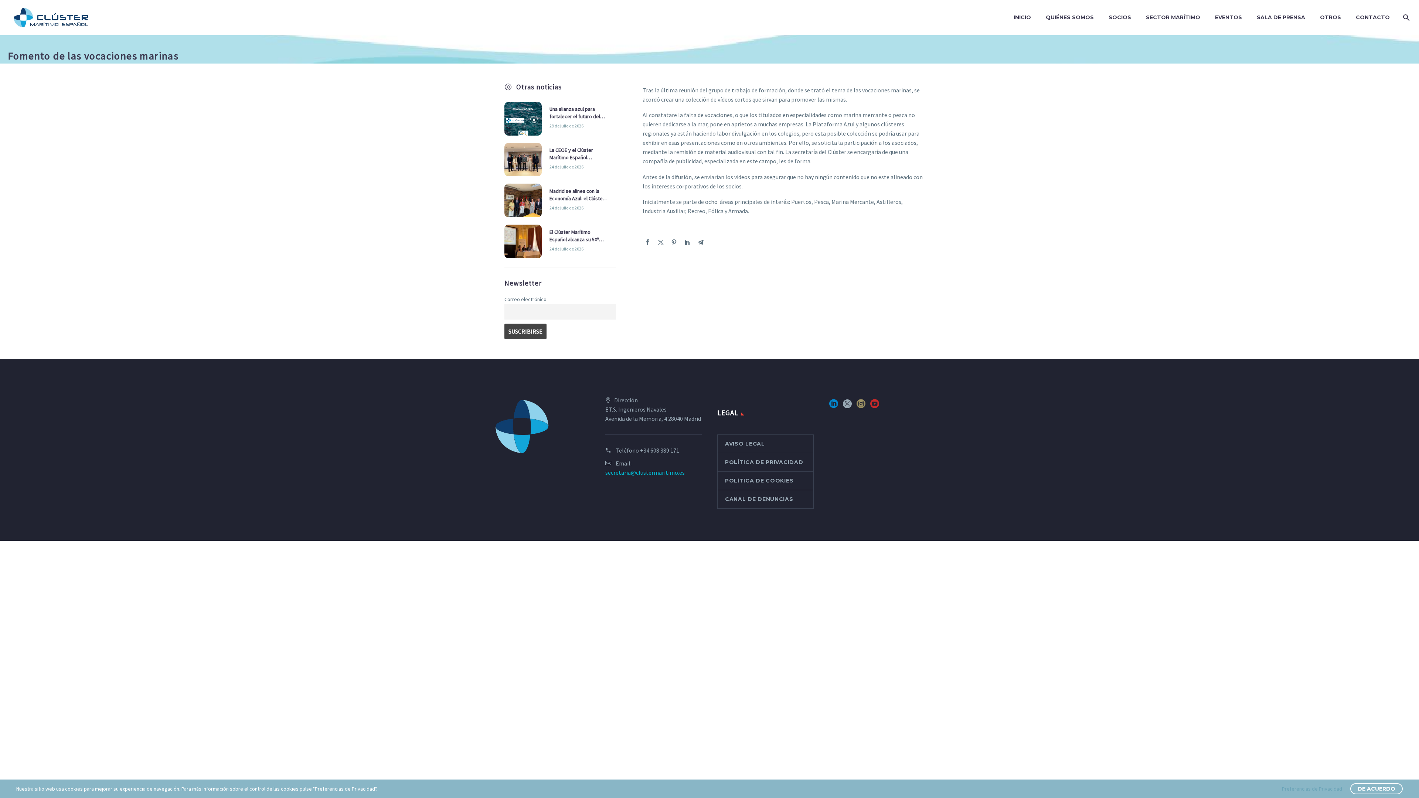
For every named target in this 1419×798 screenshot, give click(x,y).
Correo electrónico (525, 299)
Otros (1330, 17)
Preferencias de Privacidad (1312, 788)
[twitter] (847, 406)
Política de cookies (759, 480)
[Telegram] (701, 242)
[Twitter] (661, 242)
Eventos (1228, 17)
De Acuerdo (1376, 788)
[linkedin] (833, 406)
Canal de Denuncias (759, 499)
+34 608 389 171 (659, 450)
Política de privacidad (764, 462)
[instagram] (861, 406)
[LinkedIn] (687, 242)
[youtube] (874, 406)
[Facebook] (647, 242)
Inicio (1022, 17)
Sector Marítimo (1173, 17)
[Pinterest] (674, 242)
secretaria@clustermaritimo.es (645, 472)
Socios (1120, 17)
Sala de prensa (1281, 17)
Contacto (1373, 17)
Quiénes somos (1070, 17)
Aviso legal (745, 443)
